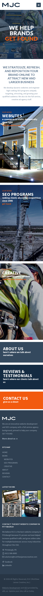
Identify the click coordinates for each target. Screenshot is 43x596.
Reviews (6, 473)
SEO (26, 588)
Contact (6, 476)
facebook (8, 562)
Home (4, 452)
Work (4, 456)
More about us (8, 438)
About (5, 469)
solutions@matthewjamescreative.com (20, 557)
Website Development (11, 588)
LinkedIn (8, 565)
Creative (7, 466)
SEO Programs (10, 463)
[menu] (38, 5)
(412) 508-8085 (10, 553)
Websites (7, 459)
